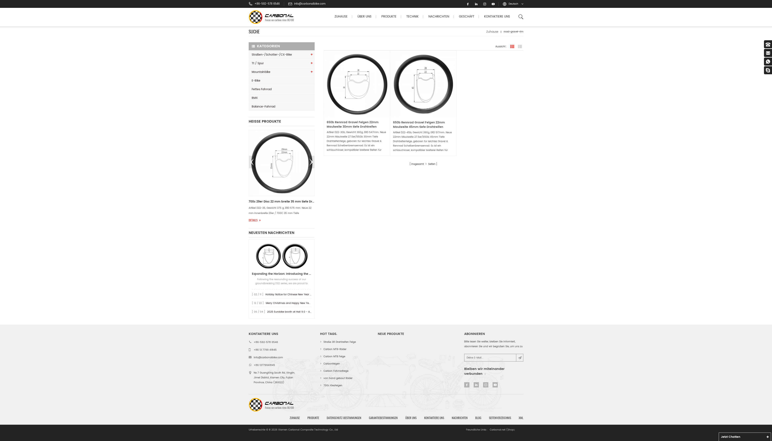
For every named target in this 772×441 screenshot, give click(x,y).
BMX (255, 98)
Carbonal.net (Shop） (503, 430)
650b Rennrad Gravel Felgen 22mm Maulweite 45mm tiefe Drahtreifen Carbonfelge (419, 124)
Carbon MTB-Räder (334, 349)
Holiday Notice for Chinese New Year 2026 (290, 294)
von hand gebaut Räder (337, 378)
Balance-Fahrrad (263, 106)
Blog (478, 418)
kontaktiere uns (497, 16)
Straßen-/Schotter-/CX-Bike (272, 54)
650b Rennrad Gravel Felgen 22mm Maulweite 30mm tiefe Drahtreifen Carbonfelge (353, 124)
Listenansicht (520, 47)
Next (311, 162)
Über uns (364, 16)
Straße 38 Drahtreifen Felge (339, 342)
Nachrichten (438, 16)
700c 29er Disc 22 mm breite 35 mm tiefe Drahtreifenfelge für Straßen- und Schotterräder (282, 201)
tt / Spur (258, 63)
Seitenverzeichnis (500, 418)
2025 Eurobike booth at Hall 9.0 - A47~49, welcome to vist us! (304, 312)
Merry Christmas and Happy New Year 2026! (292, 303)
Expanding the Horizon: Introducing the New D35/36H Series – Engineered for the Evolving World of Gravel (281, 273)
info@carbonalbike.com (309, 4)
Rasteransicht (512, 47)
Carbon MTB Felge (334, 356)
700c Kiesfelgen (332, 385)
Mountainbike (261, 72)
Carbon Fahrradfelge (335, 371)
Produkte (388, 16)
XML (521, 418)
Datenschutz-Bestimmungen (344, 418)
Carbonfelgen (331, 364)
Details (253, 220)
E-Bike (256, 80)
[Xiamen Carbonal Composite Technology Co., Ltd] (273, 17)
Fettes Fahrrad (262, 89)
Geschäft (466, 16)
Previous (252, 162)
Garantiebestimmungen (383, 418)
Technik (412, 16)
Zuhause (341, 16)
